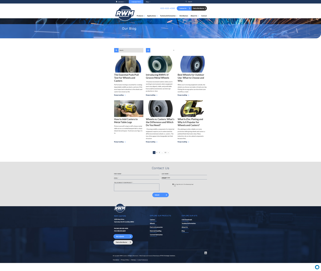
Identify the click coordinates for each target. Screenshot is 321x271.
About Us (185, 227)
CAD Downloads (187, 219)
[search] (116, 50)
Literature (121, 2)
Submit (157, 195)
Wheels (152, 223)
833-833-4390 (167, 8)
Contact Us (182, 8)
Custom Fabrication (156, 234)
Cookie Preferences (142, 260)
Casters (152, 219)
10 (165, 152)
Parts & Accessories (156, 227)
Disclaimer (116, 260)
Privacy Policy (125, 260)
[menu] (148, 50)
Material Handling (155, 231)
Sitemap (133, 260)
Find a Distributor (198, 8)
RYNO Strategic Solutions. (167, 255)
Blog (147, 2)
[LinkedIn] (205, 253)
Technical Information (189, 223)
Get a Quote (120, 236)
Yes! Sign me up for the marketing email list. (183, 185)
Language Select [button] (136, 1)
